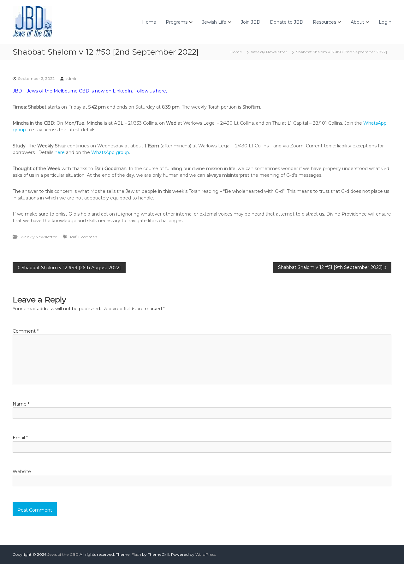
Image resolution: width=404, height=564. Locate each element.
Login (385, 22)
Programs (176, 22)
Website (22, 471)
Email (20, 438)
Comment (26, 331)
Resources (324, 22)
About (357, 22)
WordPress (205, 554)
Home (149, 22)
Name (21, 404)
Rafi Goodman (83, 237)
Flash (136, 554)
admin (71, 78)
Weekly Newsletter (269, 52)
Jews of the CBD (63, 554)
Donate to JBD (286, 22)
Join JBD (250, 22)
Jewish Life (214, 22)
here (161, 91)
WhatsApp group (110, 152)
